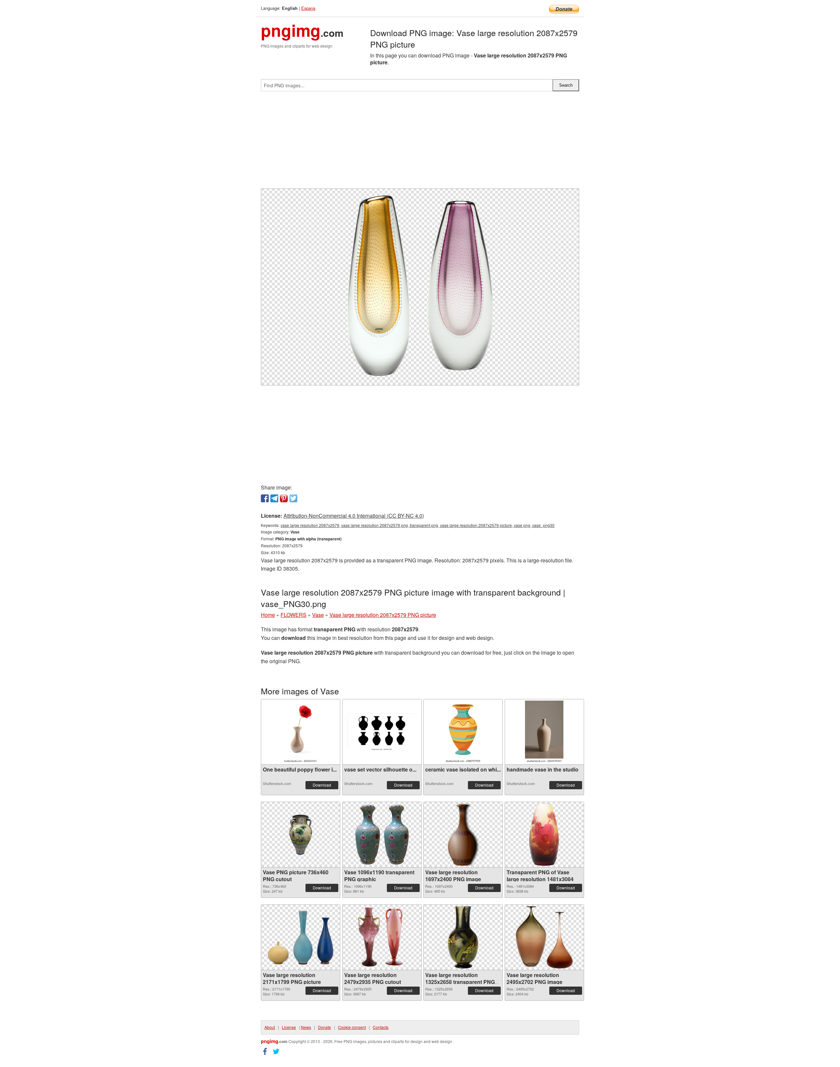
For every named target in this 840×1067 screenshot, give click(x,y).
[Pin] (284, 498)
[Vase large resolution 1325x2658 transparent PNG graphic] (463, 937)
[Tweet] (293, 498)
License (289, 1027)
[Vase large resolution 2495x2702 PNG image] (544, 937)
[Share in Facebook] (265, 498)
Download (322, 785)
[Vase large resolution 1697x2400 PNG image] (463, 834)
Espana (308, 8)
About (269, 1027)
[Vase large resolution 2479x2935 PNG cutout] (382, 937)
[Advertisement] (420, 142)
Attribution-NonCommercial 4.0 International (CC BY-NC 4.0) (354, 515)
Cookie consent (352, 1027)
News (306, 1027)
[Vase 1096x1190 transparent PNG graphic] (381, 834)
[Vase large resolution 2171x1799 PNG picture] (300, 937)
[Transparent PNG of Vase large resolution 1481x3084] (544, 834)
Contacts (380, 1027)
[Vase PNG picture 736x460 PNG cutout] (300, 834)
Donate (324, 1027)
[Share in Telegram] (274, 498)
